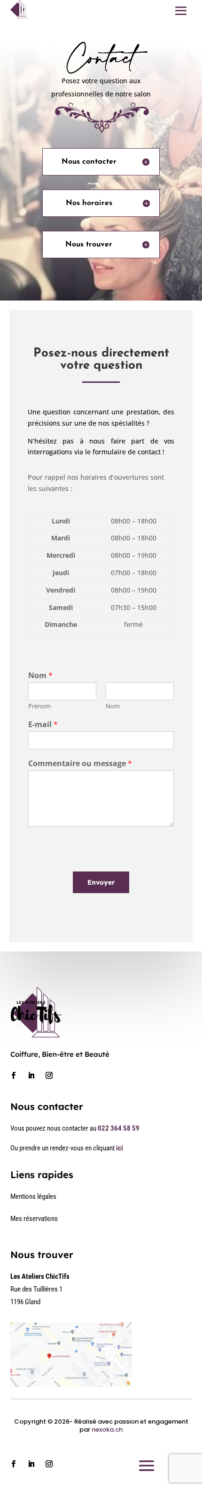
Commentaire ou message (80, 763)
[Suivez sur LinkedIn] (31, 1076)
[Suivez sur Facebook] (14, 1076)
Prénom (39, 706)
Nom (40, 676)
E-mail (43, 724)
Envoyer (101, 882)
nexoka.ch (107, 1429)
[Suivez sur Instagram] (49, 1076)
